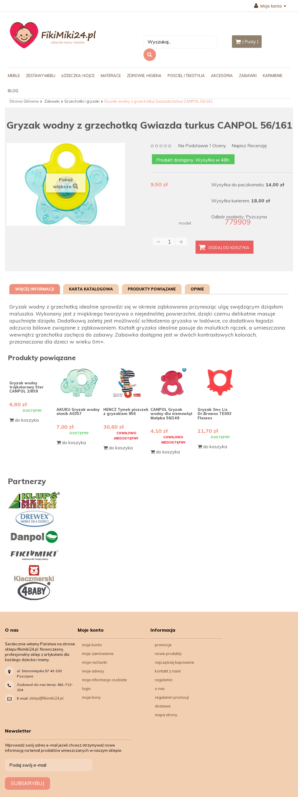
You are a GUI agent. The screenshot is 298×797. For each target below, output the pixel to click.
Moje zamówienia (97, 653)
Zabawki (52, 101)
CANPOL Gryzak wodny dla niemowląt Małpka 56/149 (171, 413)
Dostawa (163, 706)
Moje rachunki (94, 662)
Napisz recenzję (249, 145)
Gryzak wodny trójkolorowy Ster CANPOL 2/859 (26, 387)
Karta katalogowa (91, 289)
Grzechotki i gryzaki (82, 101)
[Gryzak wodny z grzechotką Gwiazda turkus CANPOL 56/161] (30, 238)
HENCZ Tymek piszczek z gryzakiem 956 (125, 411)
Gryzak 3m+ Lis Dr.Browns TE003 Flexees (214, 413)
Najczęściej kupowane (174, 662)
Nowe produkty (168, 653)
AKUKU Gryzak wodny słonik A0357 (78, 411)
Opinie (197, 289)
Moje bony (91, 697)
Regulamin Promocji (172, 697)
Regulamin (164, 679)
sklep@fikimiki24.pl (46, 698)
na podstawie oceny (202, 145)
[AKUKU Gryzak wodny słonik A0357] (79, 383)
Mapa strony (166, 714)
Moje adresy (93, 671)
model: (185, 223)
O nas (160, 688)
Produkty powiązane (152, 289)
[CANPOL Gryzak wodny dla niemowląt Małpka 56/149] (173, 383)
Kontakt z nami (168, 671)
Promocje (163, 644)
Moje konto (92, 644)
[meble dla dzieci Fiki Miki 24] (52, 35)
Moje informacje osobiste (104, 679)
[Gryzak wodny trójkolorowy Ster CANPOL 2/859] (32, 369)
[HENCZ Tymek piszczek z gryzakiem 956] (126, 383)
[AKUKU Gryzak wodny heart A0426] (220, 383)
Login (86, 688)
